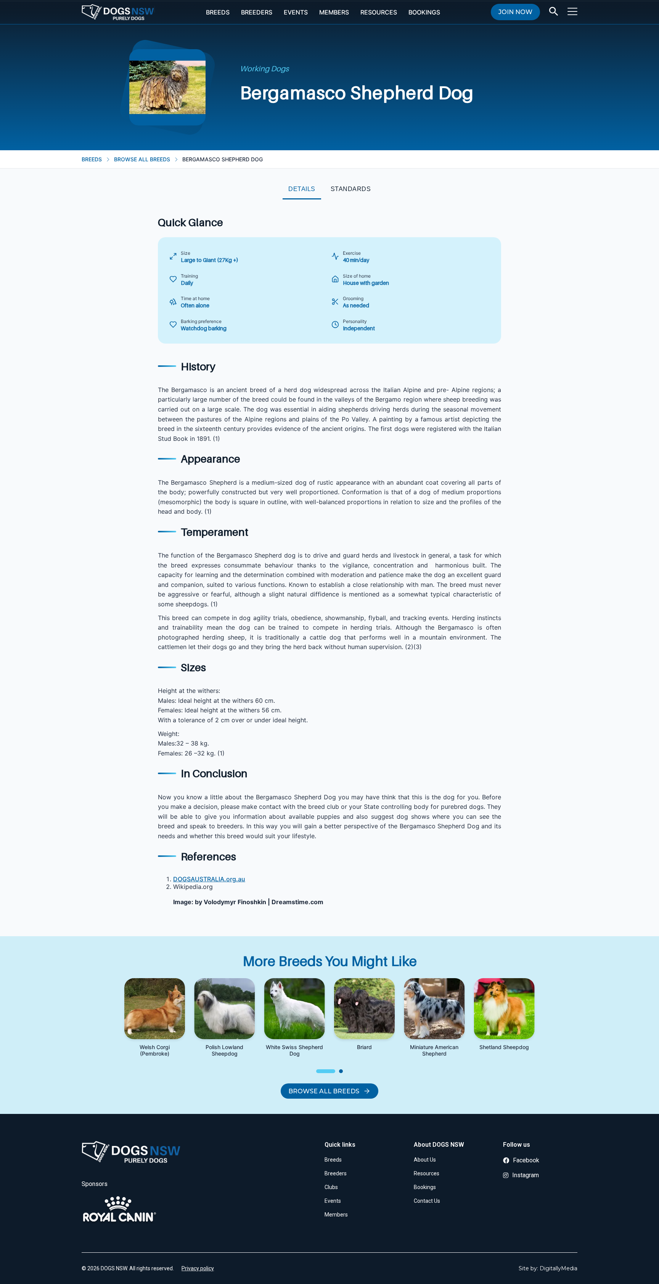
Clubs (331, 1187)
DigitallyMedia (558, 1268)
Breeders (256, 12)
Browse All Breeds (142, 159)
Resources (378, 12)
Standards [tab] (351, 189)
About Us (425, 1160)
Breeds (218, 12)
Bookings (424, 12)
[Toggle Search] (554, 11)
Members (334, 12)
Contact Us (427, 1201)
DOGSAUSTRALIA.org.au (209, 879)
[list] (329, 1027)
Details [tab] (301, 189)
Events (296, 12)
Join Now (515, 12)
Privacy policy (198, 1268)
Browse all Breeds (323, 1091)
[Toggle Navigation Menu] (572, 11)
